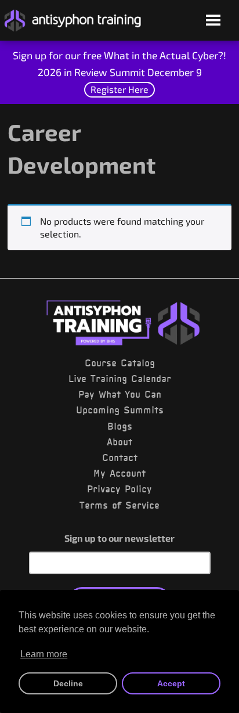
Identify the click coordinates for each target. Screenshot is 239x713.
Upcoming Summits (120, 410)
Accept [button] (171, 683)
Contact (119, 457)
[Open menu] (213, 21)
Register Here (119, 89)
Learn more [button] (43, 654)
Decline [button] (68, 683)
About (119, 442)
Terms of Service (119, 505)
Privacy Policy (119, 489)
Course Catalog (120, 363)
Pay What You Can (119, 394)
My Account (119, 473)
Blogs (119, 426)
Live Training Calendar (119, 378)
